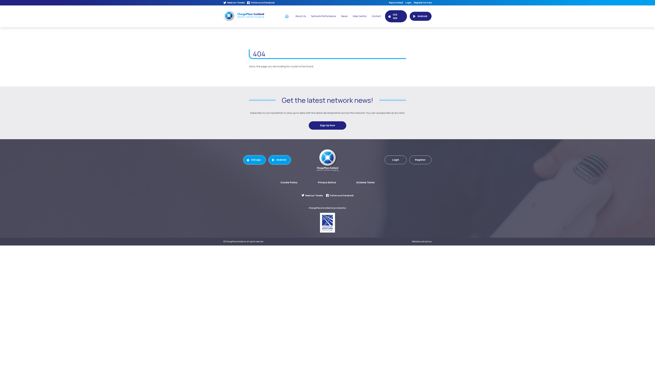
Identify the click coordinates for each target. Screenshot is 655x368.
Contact (376, 16)
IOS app (256, 159)
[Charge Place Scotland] (243, 15)
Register (420, 159)
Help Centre (360, 16)
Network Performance (323, 16)
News (344, 16)
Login (408, 2)
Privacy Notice (327, 182)
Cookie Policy (288, 182)
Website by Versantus (422, 241)
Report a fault (396, 2)
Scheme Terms (365, 182)
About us (300, 16)
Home (286, 16)
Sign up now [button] (327, 125)
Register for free (423, 2)
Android (281, 159)
